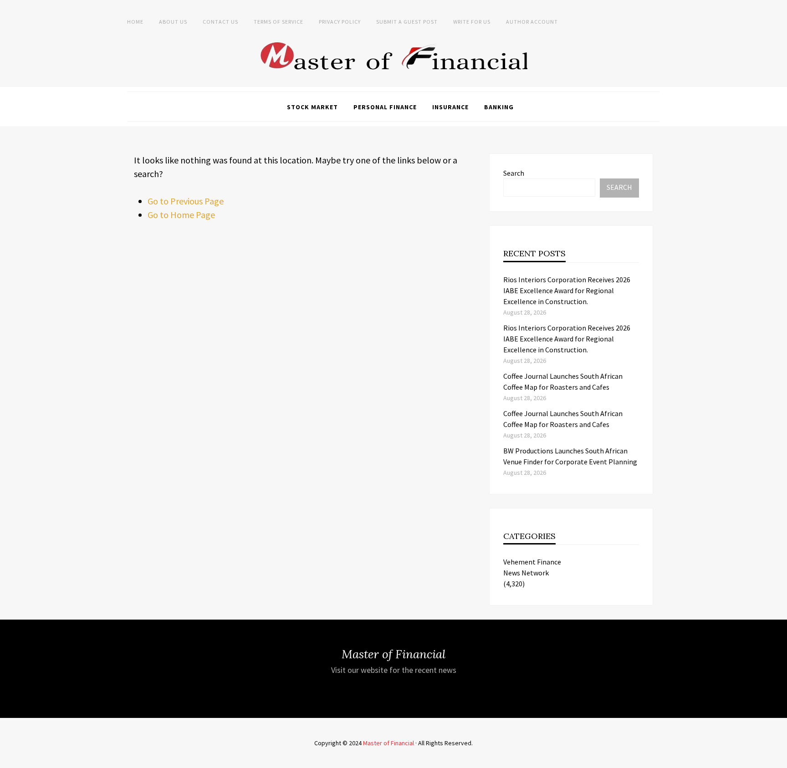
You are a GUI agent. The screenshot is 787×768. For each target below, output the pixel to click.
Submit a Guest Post (407, 21)
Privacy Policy (340, 21)
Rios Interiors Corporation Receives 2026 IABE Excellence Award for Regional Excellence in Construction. (566, 290)
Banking (499, 107)
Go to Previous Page (186, 201)
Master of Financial (388, 743)
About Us (173, 21)
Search (513, 173)
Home (135, 21)
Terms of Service (278, 21)
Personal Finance (385, 107)
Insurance (450, 107)
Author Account (532, 21)
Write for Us (472, 21)
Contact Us (220, 21)
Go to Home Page (181, 214)
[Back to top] (778, 759)
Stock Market (312, 107)
